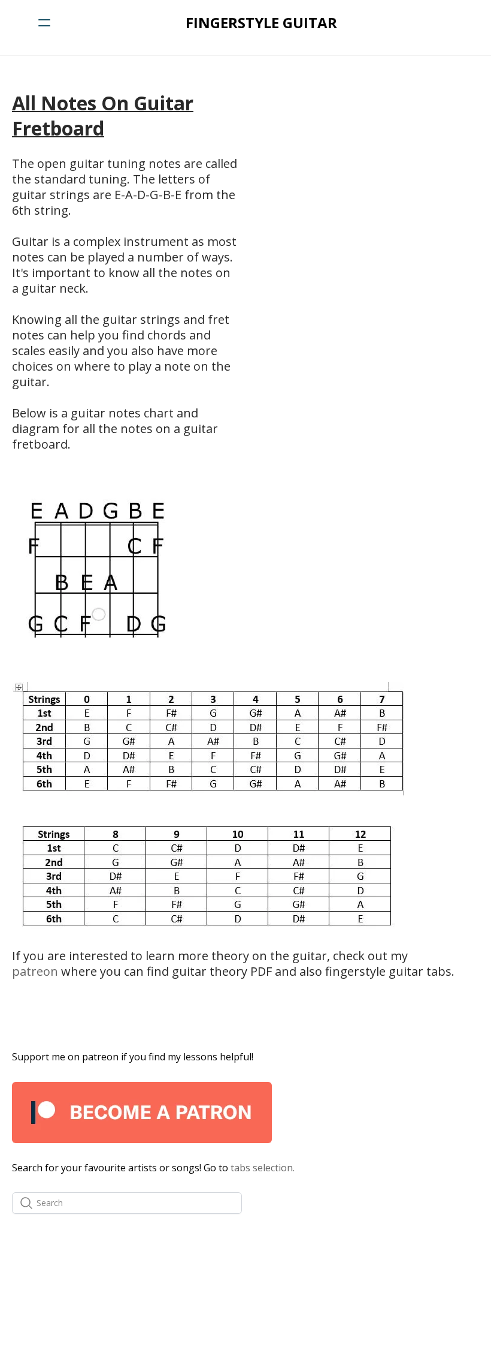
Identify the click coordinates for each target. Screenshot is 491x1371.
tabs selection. (263, 1167)
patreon (35, 971)
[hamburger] (44, 23)
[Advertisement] (366, 174)
